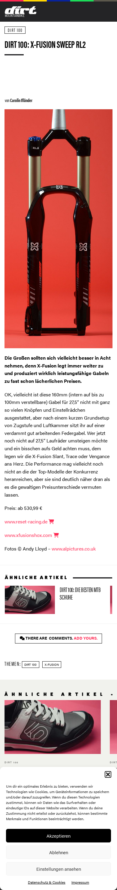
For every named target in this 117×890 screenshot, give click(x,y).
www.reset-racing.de (26, 521)
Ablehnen (58, 852)
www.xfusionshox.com (28, 535)
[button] (108, 774)
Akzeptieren (58, 836)
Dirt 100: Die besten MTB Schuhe (55, 600)
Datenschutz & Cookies (46, 882)
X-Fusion (52, 664)
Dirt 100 (15, 29)
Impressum (80, 882)
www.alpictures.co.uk (74, 548)
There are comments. (61, 638)
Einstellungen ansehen (58, 869)
